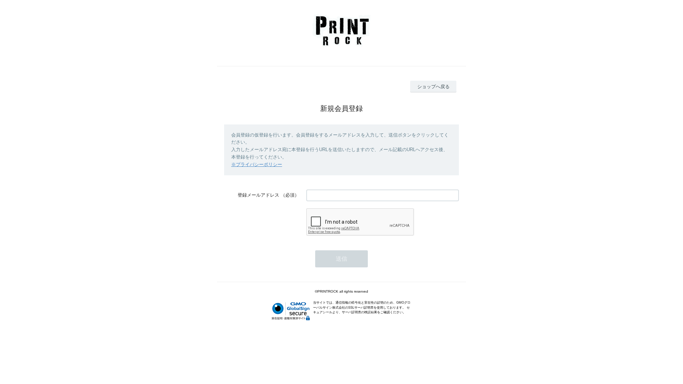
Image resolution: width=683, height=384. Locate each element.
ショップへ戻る (433, 86)
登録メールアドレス (258, 195)
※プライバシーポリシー (256, 164)
